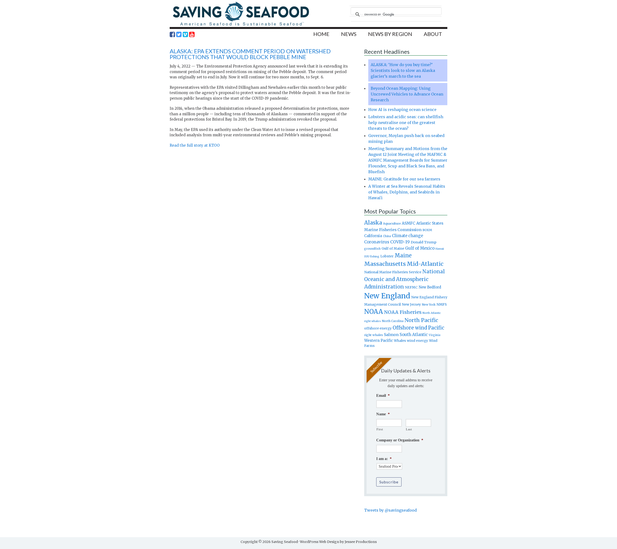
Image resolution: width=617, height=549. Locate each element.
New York (429, 304)
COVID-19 (400, 242)
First (379, 429)
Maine (403, 255)
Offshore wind (410, 328)
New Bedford (430, 287)
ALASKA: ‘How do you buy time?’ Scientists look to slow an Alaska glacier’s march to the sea (403, 70)
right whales (373, 335)
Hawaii (440, 248)
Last (409, 429)
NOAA (373, 312)
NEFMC (411, 287)
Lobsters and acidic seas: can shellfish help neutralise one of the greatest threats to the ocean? (405, 122)
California (373, 235)
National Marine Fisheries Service (392, 272)
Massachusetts (385, 263)
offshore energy (378, 328)
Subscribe (388, 482)
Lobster (387, 256)
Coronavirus (376, 242)
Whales (400, 340)
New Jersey (411, 304)
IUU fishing (371, 256)
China (387, 236)
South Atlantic (414, 334)
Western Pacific (378, 340)
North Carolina (392, 321)
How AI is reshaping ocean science (402, 109)
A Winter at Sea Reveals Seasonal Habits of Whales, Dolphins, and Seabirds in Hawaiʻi (406, 192)
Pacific (436, 328)
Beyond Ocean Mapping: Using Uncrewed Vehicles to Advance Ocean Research (407, 94)
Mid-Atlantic (425, 263)
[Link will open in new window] (172, 34)
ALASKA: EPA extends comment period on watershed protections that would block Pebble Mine (250, 54)
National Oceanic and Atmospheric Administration (404, 279)
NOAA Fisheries (403, 312)
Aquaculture (392, 223)
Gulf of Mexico (420, 248)
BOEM (427, 230)
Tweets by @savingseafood (390, 510)
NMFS (441, 304)
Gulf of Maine (393, 248)
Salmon (391, 334)
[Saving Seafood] (241, 25)
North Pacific (421, 320)
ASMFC (408, 223)
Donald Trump (423, 242)
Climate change (407, 235)
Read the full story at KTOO (195, 145)
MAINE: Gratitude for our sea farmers (404, 179)
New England (387, 295)
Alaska (373, 223)
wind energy (417, 341)
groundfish (372, 248)
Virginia (434, 335)
